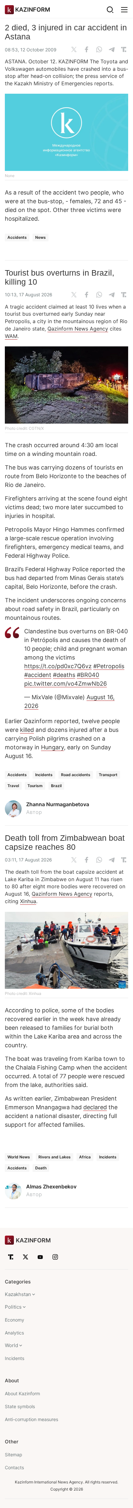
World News (18, 1157)
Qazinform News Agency (77, 328)
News (40, 237)
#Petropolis (108, 666)
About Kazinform (22, 1393)
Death (40, 1167)
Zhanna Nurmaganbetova (57, 804)
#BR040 (88, 674)
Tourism (35, 785)
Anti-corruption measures (31, 1419)
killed (27, 729)
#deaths (64, 674)
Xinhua (28, 901)
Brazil (56, 785)
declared (95, 1107)
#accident (37, 674)
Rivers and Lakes (54, 1157)
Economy (14, 1320)
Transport (108, 774)
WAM (11, 336)
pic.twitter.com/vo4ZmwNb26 (65, 683)
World (11, 1345)
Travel (13, 785)
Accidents (17, 237)
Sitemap (13, 1454)
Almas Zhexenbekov (51, 1186)
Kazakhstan (18, 1294)
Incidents (44, 774)
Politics (13, 1307)
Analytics (14, 1332)
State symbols (20, 1406)
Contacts (14, 1467)
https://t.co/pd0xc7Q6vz (58, 666)
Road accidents (75, 774)
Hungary (52, 747)
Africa (85, 1157)
